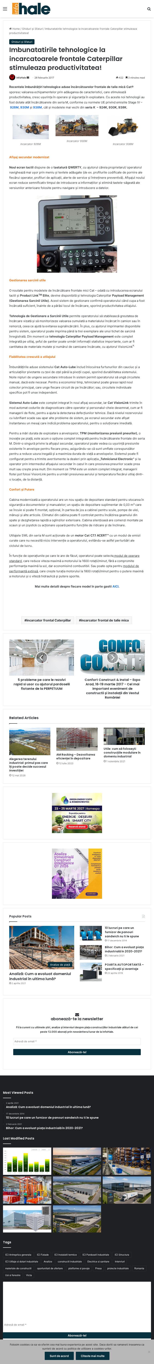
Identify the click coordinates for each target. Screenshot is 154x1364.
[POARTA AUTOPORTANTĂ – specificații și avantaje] (91, 972)
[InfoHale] (31, 9)
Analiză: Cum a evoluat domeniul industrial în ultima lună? (40, 976)
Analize (48, 1261)
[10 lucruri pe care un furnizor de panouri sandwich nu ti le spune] (91, 933)
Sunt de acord (59, 1356)
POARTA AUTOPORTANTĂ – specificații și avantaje (124, 967)
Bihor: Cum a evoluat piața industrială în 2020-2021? (124, 949)
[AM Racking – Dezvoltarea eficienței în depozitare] (76, 739)
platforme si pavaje (79, 1268)
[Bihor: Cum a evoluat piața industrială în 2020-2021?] (91, 952)
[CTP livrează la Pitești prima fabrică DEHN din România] (77, 1190)
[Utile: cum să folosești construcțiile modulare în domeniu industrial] (124, 736)
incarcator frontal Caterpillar (48, 620)
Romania (139, 1268)
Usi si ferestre (12, 1275)
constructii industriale (70, 1261)
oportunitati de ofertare (50, 1268)
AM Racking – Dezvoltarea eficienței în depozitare (75, 756)
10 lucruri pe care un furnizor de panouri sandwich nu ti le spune (122, 932)
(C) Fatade (43, 1254)
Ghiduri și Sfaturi (32, 28)
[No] (149, 1352)
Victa (29, 1275)
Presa (98, 1268)
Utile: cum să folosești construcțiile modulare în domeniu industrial (122, 752)
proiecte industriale (118, 1268)
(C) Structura (122, 1254)
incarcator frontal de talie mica (105, 620)
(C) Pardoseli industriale (95, 1254)
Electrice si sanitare (98, 1261)
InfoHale (21, 77)
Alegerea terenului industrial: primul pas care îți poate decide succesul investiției (28, 764)
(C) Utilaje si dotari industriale (21, 1261)
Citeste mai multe (92, 1356)
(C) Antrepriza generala (18, 1254)
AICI (115, 586)
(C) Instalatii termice (65, 1254)
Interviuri (120, 1261)
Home (16, 28)
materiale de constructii (18, 1268)
